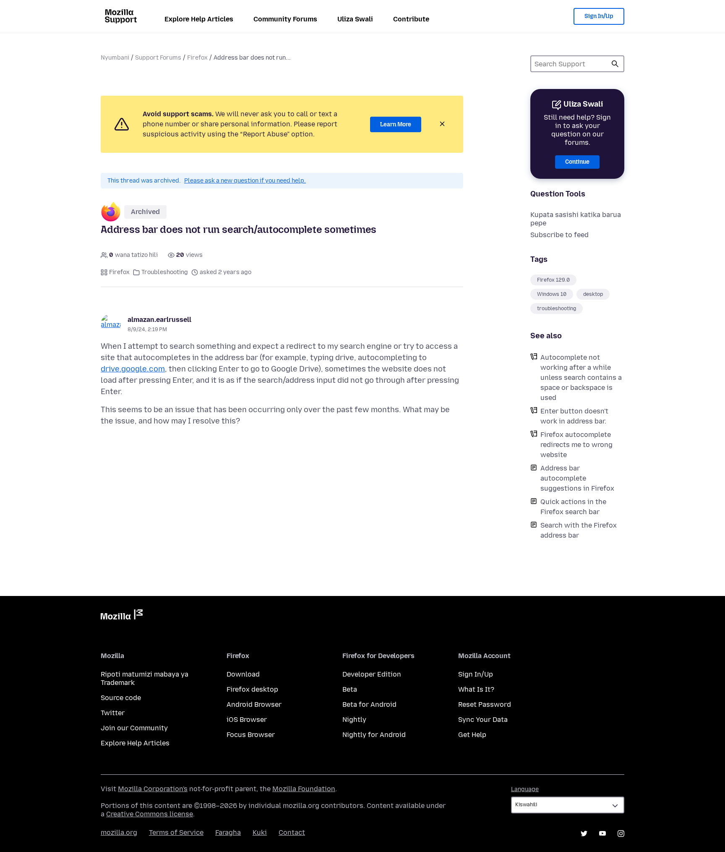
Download (243, 674)
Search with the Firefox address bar (578, 530)
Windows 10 (551, 294)
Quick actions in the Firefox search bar (573, 507)
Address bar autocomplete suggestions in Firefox (577, 478)
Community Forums (285, 19)
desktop (593, 294)
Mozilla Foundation (303, 789)
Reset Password (484, 704)
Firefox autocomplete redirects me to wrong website (576, 445)
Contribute (411, 19)
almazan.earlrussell (159, 320)
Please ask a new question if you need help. (245, 180)
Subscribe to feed (559, 235)
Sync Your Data (483, 720)
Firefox (197, 57)
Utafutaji (615, 64)
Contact (292, 832)
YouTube (602, 833)
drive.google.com (133, 369)
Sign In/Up (598, 16)
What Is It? (476, 689)
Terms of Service (176, 832)
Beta (349, 689)
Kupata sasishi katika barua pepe (575, 219)
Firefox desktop (252, 689)
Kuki (260, 832)
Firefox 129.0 (553, 280)
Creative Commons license (149, 814)
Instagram (621, 833)
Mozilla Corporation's (153, 789)
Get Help (472, 735)
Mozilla (122, 616)
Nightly (354, 720)
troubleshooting (556, 308)
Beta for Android (369, 704)
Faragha (228, 832)
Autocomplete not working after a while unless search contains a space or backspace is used (581, 377)
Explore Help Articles (198, 19)
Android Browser (254, 704)
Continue (577, 161)
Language (525, 789)
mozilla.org (119, 832)
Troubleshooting (164, 272)
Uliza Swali (355, 19)
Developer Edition (371, 674)
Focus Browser (251, 735)
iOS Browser (247, 720)
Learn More (395, 124)
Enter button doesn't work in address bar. (574, 416)
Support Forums (158, 57)
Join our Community (134, 728)
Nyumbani (115, 57)
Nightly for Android (374, 735)
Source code (121, 698)
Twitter (113, 713)
